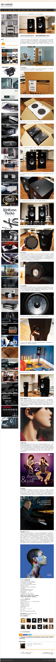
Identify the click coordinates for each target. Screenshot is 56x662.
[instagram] (46, 660)
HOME (2, 10)
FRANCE (47, 637)
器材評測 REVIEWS (42, 37)
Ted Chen (22, 37)
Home (21, 14)
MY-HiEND (7, 4)
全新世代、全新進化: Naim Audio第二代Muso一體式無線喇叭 (27, 652)
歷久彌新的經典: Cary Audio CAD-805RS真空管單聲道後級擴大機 (47, 653)
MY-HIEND (53, 660)
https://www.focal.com (27, 614)
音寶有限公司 (47, 37)
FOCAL (26, 14)
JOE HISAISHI (51, 637)
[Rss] (43, 660)
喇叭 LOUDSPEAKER (37, 37)
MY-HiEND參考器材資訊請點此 (25, 631)
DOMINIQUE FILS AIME (37, 637)
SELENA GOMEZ (22, 638)
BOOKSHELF (23, 637)
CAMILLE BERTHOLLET (29, 637)
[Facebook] (44, 660)
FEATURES (43, 637)
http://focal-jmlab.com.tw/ (32, 613)
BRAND (23, 14)
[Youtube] (45, 660)
